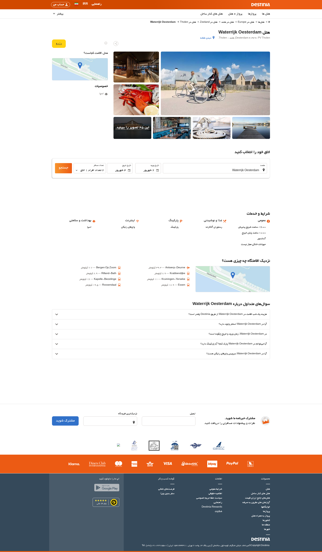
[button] (85, 4)
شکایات (218, 511)
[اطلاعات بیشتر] (105, 43)
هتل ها (266, 13)
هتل (268, 489)
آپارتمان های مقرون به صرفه (256, 502)
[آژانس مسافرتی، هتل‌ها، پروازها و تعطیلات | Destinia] (260, 4)
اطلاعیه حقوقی (215, 493)
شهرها (267, 529)
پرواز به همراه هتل (260, 516)
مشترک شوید (65, 421)
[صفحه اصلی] (269, 22)
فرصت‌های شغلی (166, 489)
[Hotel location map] (80, 69)
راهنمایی (218, 502)
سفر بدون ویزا (167, 493)
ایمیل (192, 414)
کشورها (266, 520)
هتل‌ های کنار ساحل (212, 13)
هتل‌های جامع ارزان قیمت (257, 498)
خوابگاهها (265, 507)
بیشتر (60, 13)
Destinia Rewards (212, 507)
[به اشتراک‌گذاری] (115, 43)
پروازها (252, 13)
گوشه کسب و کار (166, 479)
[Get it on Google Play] (105, 488)
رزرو (59, 43)
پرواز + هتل (235, 13)
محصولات (265, 479)
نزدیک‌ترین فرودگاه (127, 414)
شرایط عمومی (215, 489)
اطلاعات (218, 479)
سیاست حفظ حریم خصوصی (209, 498)
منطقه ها (266, 525)
